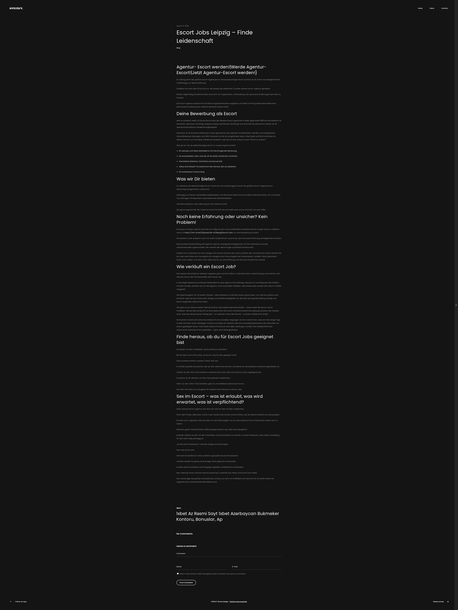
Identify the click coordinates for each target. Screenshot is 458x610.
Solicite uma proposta (238, 602)
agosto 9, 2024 (183, 26)
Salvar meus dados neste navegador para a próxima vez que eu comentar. (212, 573)
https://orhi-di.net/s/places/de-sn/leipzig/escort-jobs (209, 232)
